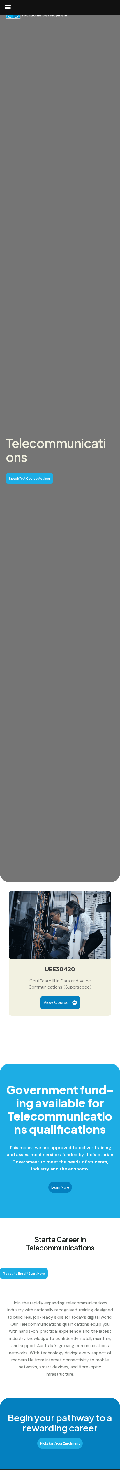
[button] (29, 478)
